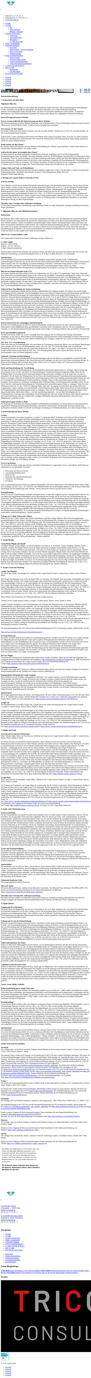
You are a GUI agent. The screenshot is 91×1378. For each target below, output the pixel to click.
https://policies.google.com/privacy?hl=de (67, 774)
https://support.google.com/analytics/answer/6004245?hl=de (28, 663)
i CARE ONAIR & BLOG (15, 66)
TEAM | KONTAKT (12, 34)
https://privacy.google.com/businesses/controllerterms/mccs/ (21, 632)
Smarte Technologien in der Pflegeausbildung (21, 1271)
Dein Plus (13, 48)
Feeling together (15, 54)
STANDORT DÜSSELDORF (12, 1216)
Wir (11, 28)
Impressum (9, 1254)
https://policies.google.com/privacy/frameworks (21, 726)
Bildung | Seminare (16, 32)
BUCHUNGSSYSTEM (14, 74)
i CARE (8, 26)
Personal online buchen (18, 60)
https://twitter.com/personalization (41, 1091)
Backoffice (13, 40)
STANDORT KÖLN (8, 1206)
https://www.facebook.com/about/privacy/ (23, 1075)
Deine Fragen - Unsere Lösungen (21, 50)
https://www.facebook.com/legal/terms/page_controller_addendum (35, 1065)
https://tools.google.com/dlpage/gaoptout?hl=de (58, 659)
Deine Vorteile (15, 58)
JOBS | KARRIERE (12, 44)
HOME (8, 24)
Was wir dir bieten (16, 52)
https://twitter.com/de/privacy (17, 1095)
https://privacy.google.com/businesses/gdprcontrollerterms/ (24, 801)
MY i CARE (9, 68)
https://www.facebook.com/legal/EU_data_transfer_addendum (57, 1071)
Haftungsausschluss (12, 1258)
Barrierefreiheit (10, 1262)
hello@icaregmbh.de (8, 1210)
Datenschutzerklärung (13, 1256)
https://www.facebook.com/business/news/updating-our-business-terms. (30, 1077)
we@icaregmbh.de (12, 20)
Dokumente (14, 70)
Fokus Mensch (15, 30)
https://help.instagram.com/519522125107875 (68, 1106)
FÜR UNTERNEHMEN (14, 56)
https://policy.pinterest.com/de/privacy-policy (23, 1130)
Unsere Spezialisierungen (19, 62)
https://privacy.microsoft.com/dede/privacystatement (24, 892)
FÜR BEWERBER (12, 46)
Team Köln (14, 36)
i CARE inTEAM (16, 42)
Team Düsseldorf (16, 38)
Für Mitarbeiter (15, 72)
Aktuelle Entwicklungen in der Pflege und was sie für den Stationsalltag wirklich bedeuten (42, 1273)
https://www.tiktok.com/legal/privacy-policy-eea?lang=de (27, 1143)
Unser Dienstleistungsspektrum (21, 64)
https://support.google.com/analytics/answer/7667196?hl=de (56, 699)
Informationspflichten (12, 1260)
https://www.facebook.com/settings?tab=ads (19, 1069)
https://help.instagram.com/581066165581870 (64, 1116)
